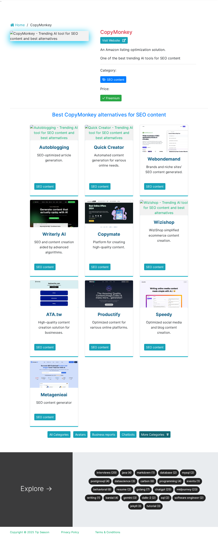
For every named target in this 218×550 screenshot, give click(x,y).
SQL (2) (165, 497)
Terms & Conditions (107, 532)
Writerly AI (54, 234)
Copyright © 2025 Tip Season (29, 532)
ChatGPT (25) (163, 489)
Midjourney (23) (187, 489)
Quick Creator (109, 147)
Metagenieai (54, 394)
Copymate (109, 234)
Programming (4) (170, 481)
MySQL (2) (188, 472)
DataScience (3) (125, 481)
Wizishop (164, 222)
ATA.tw (54, 314)
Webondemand (164, 159)
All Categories (59, 434)
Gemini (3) (130, 497)
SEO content (45, 186)
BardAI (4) (112, 497)
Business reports (103, 434)
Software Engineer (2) (189, 497)
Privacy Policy (70, 532)
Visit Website (112, 40)
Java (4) (127, 472)
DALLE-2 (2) (149, 497)
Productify (109, 314)
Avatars (80, 434)
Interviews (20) (107, 472)
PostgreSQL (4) (100, 481)
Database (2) (168, 472)
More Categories (153, 434)
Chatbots (128, 434)
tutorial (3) (154, 506)
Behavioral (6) (102, 489)
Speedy (164, 314)
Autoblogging (54, 147)
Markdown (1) (146, 472)
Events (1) (193, 481)
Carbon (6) (147, 481)
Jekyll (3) (135, 506)
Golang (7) (143, 489)
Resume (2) (124, 489)
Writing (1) (93, 497)
